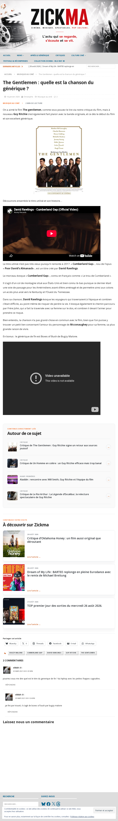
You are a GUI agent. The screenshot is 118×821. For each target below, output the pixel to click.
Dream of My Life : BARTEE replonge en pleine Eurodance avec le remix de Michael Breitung (69, 573)
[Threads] (58, 804)
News (19, 55)
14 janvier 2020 (13, 96)
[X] (53, 804)
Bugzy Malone (15, 653)
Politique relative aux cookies (82, 816)
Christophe (28, 96)
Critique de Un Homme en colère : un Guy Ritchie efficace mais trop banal (60, 463)
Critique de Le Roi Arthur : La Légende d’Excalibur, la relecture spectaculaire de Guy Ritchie (54, 496)
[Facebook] (48, 804)
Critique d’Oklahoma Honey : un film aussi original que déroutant (64, 540)
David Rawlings (54, 653)
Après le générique (40, 55)
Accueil (7, 55)
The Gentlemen (88, 653)
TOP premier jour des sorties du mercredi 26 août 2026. (64, 606)
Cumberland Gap (34, 653)
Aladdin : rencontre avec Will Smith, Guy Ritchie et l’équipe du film (56, 479)
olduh (16, 667)
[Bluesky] (43, 804)
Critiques (60, 55)
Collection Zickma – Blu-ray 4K (49, 61)
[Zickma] (59, 51)
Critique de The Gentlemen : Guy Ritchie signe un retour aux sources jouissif (58, 447)
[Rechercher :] (100, 66)
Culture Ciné (77, 55)
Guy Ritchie (71, 653)
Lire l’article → (34, 557)
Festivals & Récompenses (15, 61)
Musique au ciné (45, 96)
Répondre (10, 685)
